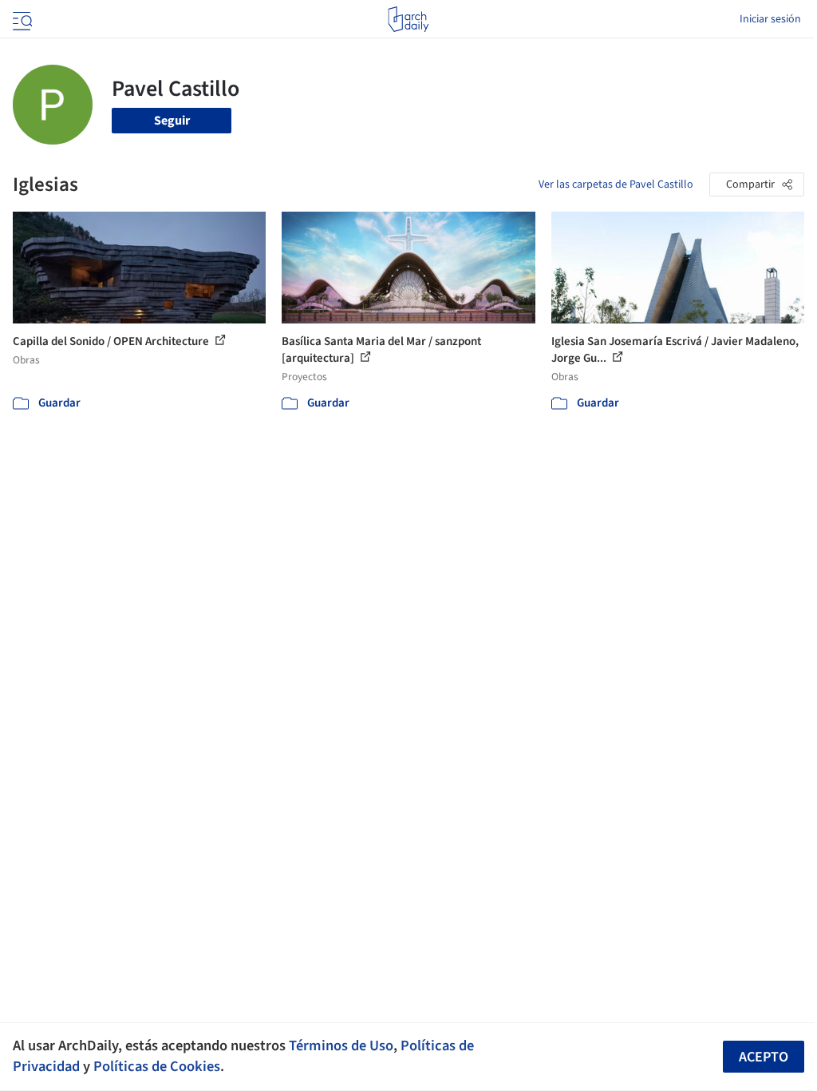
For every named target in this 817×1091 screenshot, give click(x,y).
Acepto (763, 1057)
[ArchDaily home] (408, 19)
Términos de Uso (341, 1045)
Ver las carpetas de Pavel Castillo (616, 184)
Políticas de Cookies (156, 1066)
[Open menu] (21, 19)
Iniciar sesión (770, 19)
